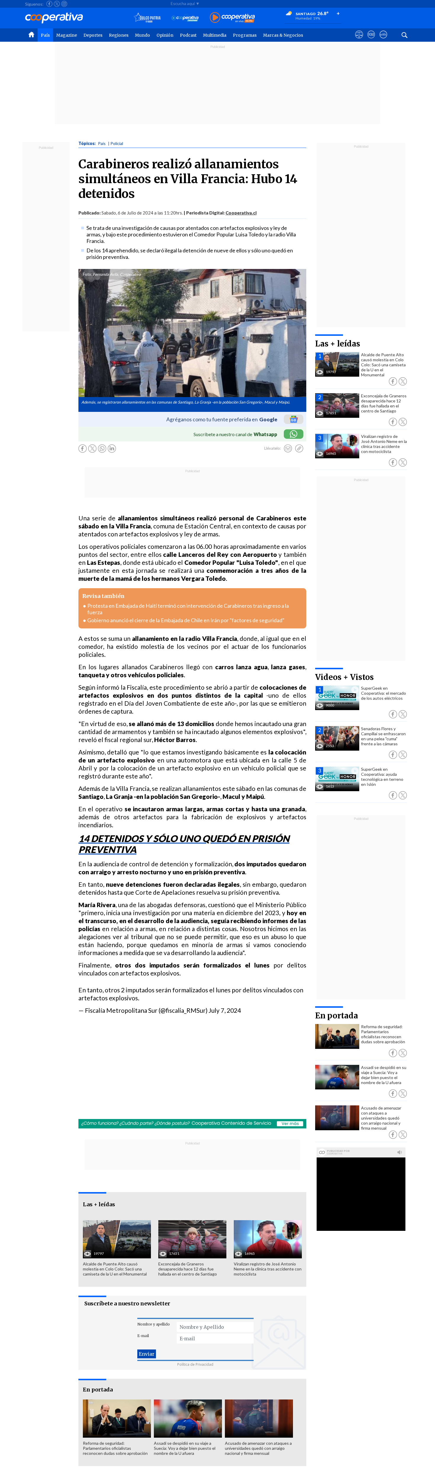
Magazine (66, 35)
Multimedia (214, 35)
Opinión (165, 35)
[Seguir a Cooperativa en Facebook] (49, 4)
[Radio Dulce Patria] (147, 17)
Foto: (87, 274)
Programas (245, 35)
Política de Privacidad (195, 1364)
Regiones (118, 35)
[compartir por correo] (288, 448)
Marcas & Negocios (283, 35)
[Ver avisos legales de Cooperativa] (359, 40)
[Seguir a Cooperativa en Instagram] (64, 4)
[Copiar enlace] (299, 448)
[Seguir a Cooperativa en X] (57, 4)
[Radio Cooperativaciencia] (185, 18)
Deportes (92, 35)
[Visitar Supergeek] (383, 40)
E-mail (143, 1336)
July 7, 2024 (225, 1010)
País (45, 35)
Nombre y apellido (153, 1324)
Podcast (188, 35)
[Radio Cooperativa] (232, 18)
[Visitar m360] (371, 40)
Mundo (142, 35)
